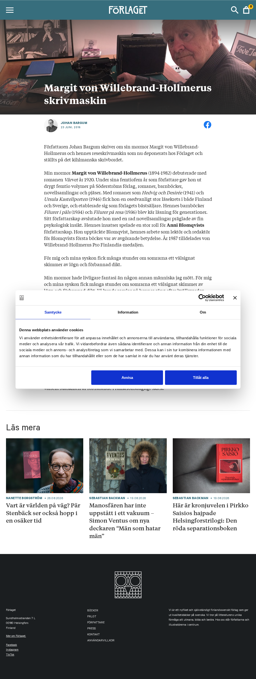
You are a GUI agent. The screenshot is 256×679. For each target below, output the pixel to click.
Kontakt (93, 635)
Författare (96, 623)
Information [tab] (128, 312)
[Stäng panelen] (235, 298)
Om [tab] (203, 312)
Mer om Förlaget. (16, 636)
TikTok (10, 655)
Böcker (92, 611)
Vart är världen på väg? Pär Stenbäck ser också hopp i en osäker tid (43, 512)
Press (91, 629)
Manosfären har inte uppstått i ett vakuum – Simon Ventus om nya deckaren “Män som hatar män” (124, 520)
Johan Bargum (74, 123)
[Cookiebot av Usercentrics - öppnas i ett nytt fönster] (202, 298)
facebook (11, 645)
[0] (246, 10)
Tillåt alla (200, 377)
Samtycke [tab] (53, 312)
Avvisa (127, 377)
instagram (12, 650)
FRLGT (91, 617)
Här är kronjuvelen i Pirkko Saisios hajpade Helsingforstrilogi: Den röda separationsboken (210, 516)
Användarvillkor (100, 641)
